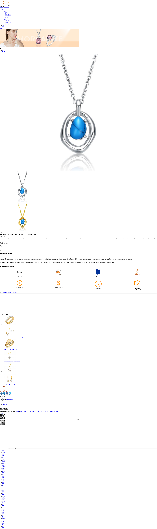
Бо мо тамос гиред (4, 404)
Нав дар (6, 16)
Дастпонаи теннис (32, 411)
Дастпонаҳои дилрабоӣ (23, 411)
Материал (5, 19)
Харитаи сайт (17, 411)
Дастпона (6, 13)
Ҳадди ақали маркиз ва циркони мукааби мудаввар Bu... (14, 337)
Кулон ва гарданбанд (8, 15)
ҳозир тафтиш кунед (3, 410)
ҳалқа (6, 12)
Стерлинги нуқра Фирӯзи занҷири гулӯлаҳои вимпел (10, 292)
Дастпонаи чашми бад (52, 411)
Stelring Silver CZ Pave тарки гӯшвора (10, 384)
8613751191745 (2, 413)
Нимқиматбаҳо (7, 24)
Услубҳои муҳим (7, 17)
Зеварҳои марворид (8, 22)
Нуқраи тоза (7, 20)
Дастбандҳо (28, 411)
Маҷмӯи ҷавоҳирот (8, 14)
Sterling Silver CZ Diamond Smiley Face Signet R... (12, 349)
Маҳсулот (3, 10)
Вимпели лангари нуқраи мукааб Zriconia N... (12, 361)
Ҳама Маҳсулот (57, 411)
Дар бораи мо (4, 403)
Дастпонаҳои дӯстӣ (38, 411)
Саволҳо (3, 26)
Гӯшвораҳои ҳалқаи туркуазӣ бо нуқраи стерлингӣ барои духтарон (12, 291)
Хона (2, 9)
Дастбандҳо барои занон (44, 411)
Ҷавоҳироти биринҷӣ (8, 21)
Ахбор (3, 25)
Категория (5, 11)
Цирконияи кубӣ (7, 23)
